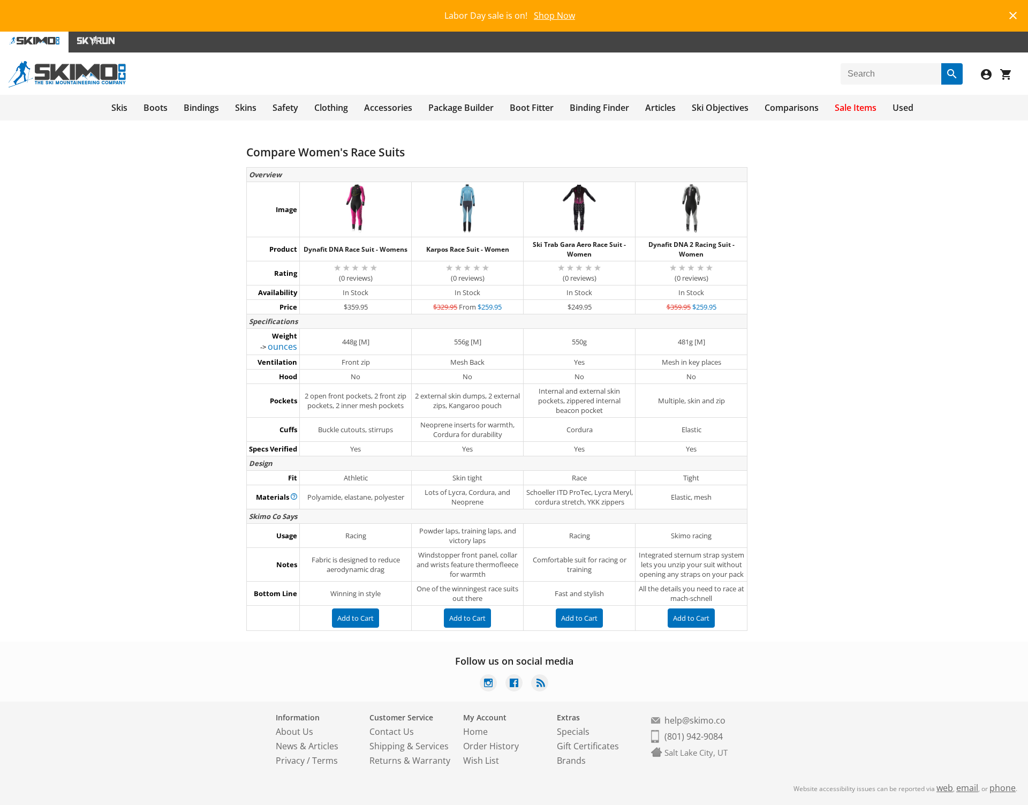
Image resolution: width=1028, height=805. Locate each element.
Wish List (481, 760)
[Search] (952, 74)
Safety (285, 108)
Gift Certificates (588, 746)
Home (475, 732)
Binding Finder (599, 108)
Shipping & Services (409, 746)
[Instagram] (488, 684)
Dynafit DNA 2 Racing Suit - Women (691, 249)
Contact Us (391, 732)
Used (903, 108)
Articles (660, 108)
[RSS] (540, 684)
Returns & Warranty (409, 760)
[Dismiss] (1013, 14)
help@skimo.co (694, 720)
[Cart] (1009, 76)
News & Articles (307, 746)
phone (1002, 788)
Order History (491, 746)
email (967, 788)
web (944, 788)
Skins (245, 108)
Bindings (201, 108)
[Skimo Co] (67, 85)
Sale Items (855, 108)
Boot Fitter (532, 108)
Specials (573, 732)
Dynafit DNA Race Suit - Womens (355, 249)
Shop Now (554, 15)
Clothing (331, 108)
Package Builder (461, 108)
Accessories (388, 108)
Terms (325, 760)
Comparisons (792, 108)
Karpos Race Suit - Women (467, 249)
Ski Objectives (720, 108)
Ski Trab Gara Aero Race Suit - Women (579, 249)
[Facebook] (514, 684)
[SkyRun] (96, 42)
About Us (294, 732)
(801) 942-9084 (693, 736)
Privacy (290, 760)
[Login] (990, 75)
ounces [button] (282, 346)
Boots (155, 108)
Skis (119, 108)
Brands (571, 760)
